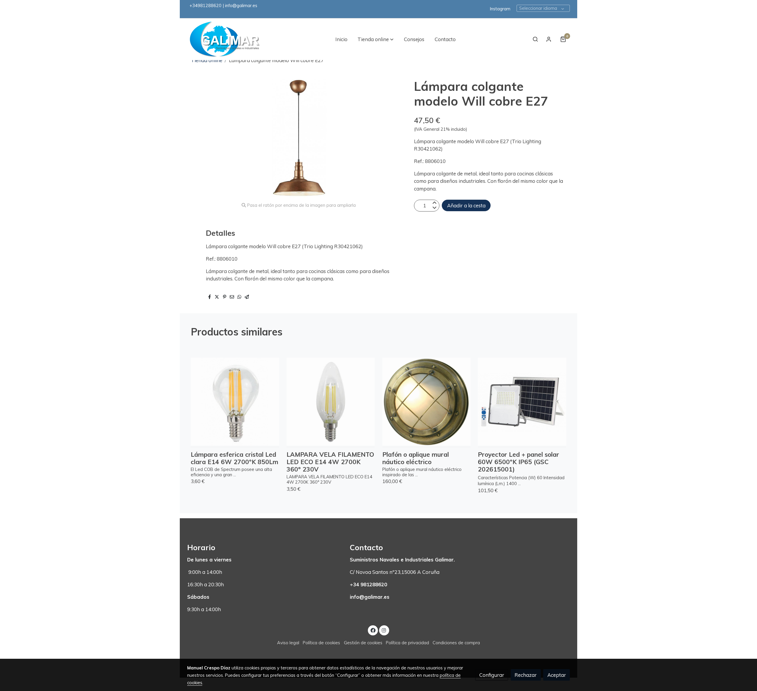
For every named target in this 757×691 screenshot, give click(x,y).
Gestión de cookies (363, 642)
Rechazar (526, 675)
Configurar (491, 675)
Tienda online (206, 60)
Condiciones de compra (456, 642)
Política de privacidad (407, 642)
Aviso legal (288, 642)
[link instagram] (384, 629)
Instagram (500, 9)
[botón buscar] (535, 39)
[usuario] (549, 39)
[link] (225, 39)
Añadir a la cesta (466, 205)
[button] (375, 39)
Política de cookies (321, 642)
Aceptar (556, 675)
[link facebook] (373, 629)
